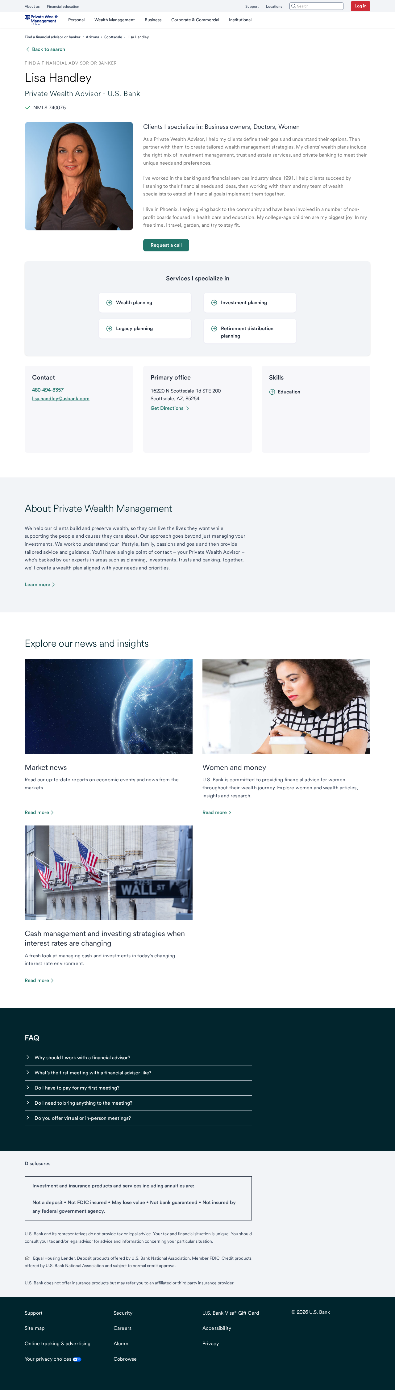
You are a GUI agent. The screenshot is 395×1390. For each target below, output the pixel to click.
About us (32, 6)
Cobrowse (125, 1359)
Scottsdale (113, 37)
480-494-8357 (48, 390)
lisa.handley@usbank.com (60, 398)
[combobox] (316, 6)
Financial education (63, 6)
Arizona (92, 37)
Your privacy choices (48, 1359)
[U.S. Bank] (41, 20)
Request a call (166, 245)
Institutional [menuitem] (240, 19)
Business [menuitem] (153, 19)
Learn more (37, 584)
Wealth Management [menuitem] (114, 19)
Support (252, 6)
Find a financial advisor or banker (53, 37)
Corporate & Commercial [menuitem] (195, 19)
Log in (361, 5)
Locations (274, 6)
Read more (37, 812)
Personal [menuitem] (76, 19)
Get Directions (167, 408)
